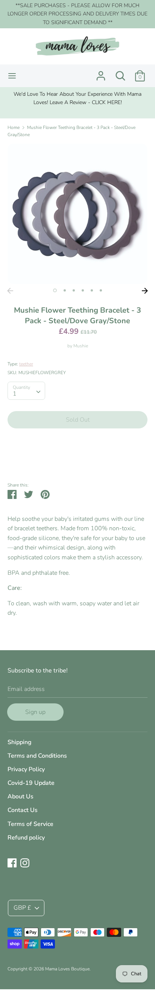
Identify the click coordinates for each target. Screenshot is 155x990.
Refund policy (26, 837)
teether (26, 364)
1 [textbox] (15, 394)
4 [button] (83, 290)
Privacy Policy (26, 769)
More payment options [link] (77, 460)
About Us (20, 796)
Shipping (20, 742)
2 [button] (65, 290)
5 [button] (92, 290)
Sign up (35, 712)
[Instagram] (24, 862)
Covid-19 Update (31, 783)
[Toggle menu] (12, 75)
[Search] (120, 73)
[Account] (100, 73)
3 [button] (74, 290)
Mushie (80, 346)
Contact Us (23, 810)
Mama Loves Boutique (67, 969)
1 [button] (55, 290)
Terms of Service (30, 824)
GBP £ (22, 908)
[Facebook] (12, 862)
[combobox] (26, 391)
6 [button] (101, 290)
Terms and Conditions (37, 756)
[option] (77, 98)
